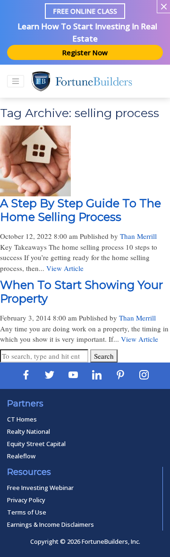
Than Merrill (138, 236)
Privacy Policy (26, 500)
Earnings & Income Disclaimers (50, 524)
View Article (65, 268)
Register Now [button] (85, 52)
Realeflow (21, 456)
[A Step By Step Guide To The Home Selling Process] (35, 191)
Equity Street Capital (36, 443)
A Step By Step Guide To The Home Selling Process (80, 210)
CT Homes (22, 419)
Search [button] (104, 356)
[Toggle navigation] (15, 81)
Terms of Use (26, 512)
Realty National (28, 431)
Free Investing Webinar (40, 487)
